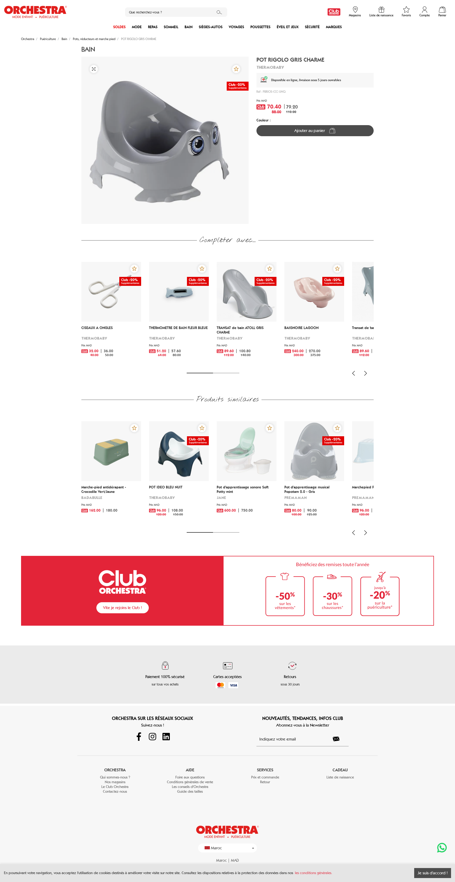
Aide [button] (190, 769)
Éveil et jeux (288, 27)
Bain (188, 27)
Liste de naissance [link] (340, 777)
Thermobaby (270, 67)
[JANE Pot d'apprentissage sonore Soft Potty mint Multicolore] (246, 451)
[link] (334, 12)
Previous (353, 373)
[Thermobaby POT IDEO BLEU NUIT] (179, 451)
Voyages (236, 27)
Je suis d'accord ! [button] (433, 872)
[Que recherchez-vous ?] (219, 12)
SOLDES (119, 27)
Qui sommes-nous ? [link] (115, 777)
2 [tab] (226, 532)
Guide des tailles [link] (190, 791)
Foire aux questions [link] (190, 777)
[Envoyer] (339, 739)
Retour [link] (265, 782)
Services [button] (265, 769)
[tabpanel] (111, 314)
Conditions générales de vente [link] (190, 782)
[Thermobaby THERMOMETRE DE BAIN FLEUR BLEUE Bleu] (179, 292)
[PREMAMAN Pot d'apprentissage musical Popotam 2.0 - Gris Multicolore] (314, 451)
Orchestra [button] (115, 769)
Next (365, 373)
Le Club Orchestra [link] (114, 787)
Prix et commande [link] (265, 777)
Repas (152, 27)
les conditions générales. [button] (313, 873)
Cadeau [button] (340, 769)
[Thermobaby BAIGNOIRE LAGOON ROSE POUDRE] (314, 292)
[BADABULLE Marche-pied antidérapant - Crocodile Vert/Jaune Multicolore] (111, 451)
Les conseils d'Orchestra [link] (190, 787)
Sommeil (171, 27)
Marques (334, 27)
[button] (236, 69)
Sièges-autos (210, 27)
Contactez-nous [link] (115, 791)
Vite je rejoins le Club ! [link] (122, 607)
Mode (137, 27)
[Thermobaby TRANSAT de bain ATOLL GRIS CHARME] (246, 292)
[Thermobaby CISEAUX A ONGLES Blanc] (111, 292)
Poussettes (260, 27)
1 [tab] (200, 532)
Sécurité (312, 27)
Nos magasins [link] (115, 782)
